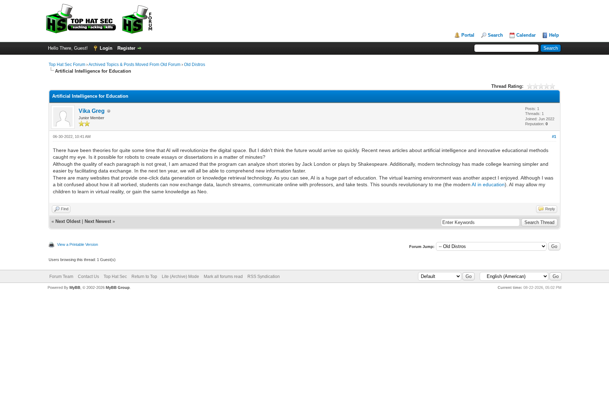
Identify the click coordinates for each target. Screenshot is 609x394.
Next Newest (98, 221)
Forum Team (61, 276)
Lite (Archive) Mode (180, 276)
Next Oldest (67, 221)
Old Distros (194, 64)
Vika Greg (92, 111)
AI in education (488, 184)
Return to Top (144, 276)
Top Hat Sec (115, 276)
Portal (467, 35)
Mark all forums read (223, 276)
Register (126, 48)
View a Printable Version (77, 244)
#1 (554, 136)
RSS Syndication (263, 276)
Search (495, 35)
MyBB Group (118, 287)
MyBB (74, 287)
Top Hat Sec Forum (67, 64)
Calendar (526, 35)
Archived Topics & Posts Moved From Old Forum (134, 64)
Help (554, 35)
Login (106, 48)
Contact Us (88, 276)
